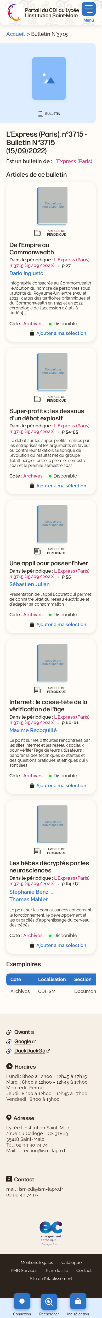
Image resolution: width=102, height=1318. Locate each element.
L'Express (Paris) (72, 161)
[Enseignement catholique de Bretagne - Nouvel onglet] (51, 1233)
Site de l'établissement (51, 1278)
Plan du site (57, 1270)
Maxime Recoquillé (33, 730)
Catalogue (71, 1262)
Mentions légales (37, 1262)
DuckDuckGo (29, 1051)
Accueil (15, 34)
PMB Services (24, 1270)
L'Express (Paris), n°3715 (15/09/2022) (49, 262)
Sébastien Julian (29, 584)
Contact (84, 1270)
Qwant (22, 1032)
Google (22, 1041)
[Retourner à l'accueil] (14, 12)
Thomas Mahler (28, 899)
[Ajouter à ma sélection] (33, 333)
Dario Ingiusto (26, 273)
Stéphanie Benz (28, 892)
